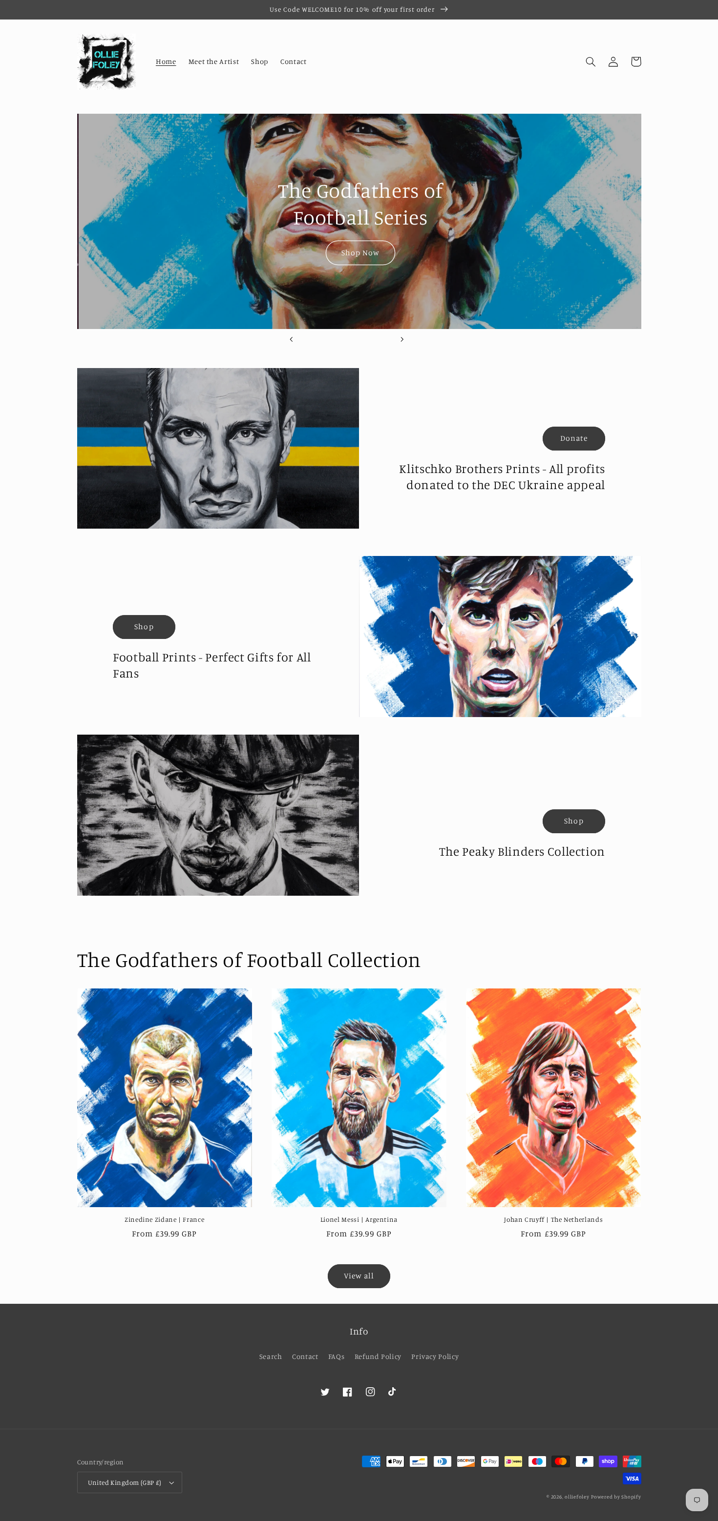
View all (359, 1275)
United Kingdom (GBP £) (125, 1482)
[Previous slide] (291, 339)
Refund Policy (378, 1356)
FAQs (336, 1356)
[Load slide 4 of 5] (362, 340)
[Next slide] (402, 339)
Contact (305, 1356)
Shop (143, 626)
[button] (591, 61)
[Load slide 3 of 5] (347, 340)
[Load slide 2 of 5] (331, 340)
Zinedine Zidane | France (164, 1219)
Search (270, 1356)
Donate (574, 438)
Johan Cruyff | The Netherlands (553, 1219)
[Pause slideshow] (426, 339)
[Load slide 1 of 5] (316, 340)
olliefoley (577, 1497)
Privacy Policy (435, 1356)
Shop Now (359, 252)
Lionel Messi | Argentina (359, 1219)
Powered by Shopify (616, 1497)
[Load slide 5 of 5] (377, 340)
